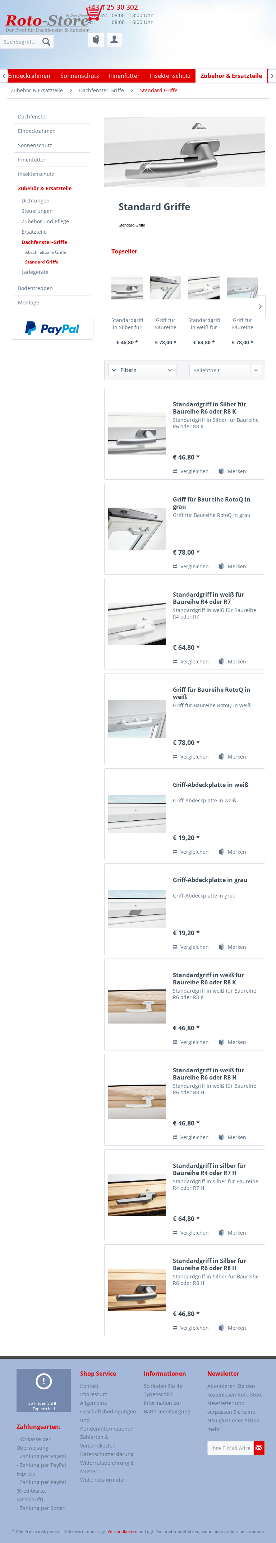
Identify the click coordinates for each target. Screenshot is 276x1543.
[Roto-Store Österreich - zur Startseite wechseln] (47, 22)
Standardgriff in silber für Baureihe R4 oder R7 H (209, 1169)
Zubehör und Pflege (45, 221)
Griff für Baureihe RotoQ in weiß (242, 324)
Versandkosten (122, 1531)
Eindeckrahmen (37, 130)
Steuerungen (37, 211)
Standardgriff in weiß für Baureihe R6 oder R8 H (208, 1074)
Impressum (93, 1394)
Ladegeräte (35, 272)
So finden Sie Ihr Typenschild (43, 1405)
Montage (28, 302)
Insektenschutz (36, 174)
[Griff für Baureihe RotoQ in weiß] (242, 288)
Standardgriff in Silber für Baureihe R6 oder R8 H (209, 1264)
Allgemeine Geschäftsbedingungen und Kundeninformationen (107, 1415)
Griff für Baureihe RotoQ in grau (165, 324)
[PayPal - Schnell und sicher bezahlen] (52, 328)
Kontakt (89, 1386)
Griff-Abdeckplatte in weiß (210, 785)
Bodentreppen (35, 288)
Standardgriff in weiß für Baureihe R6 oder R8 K (208, 978)
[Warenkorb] (100, 16)
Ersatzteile (34, 231)
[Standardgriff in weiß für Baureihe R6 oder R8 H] (137, 1100)
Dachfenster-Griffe (44, 242)
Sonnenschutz (35, 145)
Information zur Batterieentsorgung (167, 1407)
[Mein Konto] (114, 40)
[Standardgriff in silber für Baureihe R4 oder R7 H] (137, 1195)
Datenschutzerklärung (107, 1454)
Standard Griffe (41, 262)
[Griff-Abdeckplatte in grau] (137, 909)
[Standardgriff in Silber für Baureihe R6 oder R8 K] (127, 288)
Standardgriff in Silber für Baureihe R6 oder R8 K (127, 324)
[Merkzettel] (96, 40)
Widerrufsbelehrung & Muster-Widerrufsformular (107, 1471)
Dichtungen (36, 200)
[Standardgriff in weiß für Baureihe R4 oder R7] (204, 288)
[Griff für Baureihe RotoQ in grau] (165, 288)
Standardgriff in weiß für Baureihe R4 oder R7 (204, 324)
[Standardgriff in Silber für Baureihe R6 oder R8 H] (137, 1290)
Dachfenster (32, 116)
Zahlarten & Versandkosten (98, 1441)
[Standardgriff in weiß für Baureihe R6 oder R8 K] (137, 1004)
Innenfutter (32, 159)
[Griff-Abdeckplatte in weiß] (137, 814)
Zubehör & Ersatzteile (45, 188)
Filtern (128, 370)
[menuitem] (96, 40)
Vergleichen (194, 471)
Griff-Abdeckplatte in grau (210, 880)
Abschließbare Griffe (45, 252)
